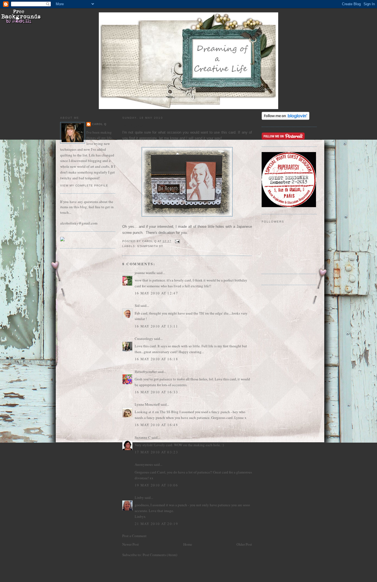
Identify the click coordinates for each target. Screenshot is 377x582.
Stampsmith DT (150, 246)
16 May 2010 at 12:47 (156, 293)
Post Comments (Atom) (160, 554)
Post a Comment (134, 535)
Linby (139, 497)
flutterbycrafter (146, 371)
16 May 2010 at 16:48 (156, 424)
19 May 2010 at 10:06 (156, 485)
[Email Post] (177, 241)
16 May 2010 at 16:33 (156, 391)
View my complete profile (84, 185)
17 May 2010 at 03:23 (156, 452)
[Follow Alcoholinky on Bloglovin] (285, 118)
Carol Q (99, 124)
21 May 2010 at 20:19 (156, 523)
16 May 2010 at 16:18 (156, 358)
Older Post (244, 544)
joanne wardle (145, 272)
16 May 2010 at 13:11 (156, 326)
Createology (144, 338)
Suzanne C (143, 437)
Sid (137, 305)
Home (187, 544)
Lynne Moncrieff (147, 404)
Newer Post (130, 544)
